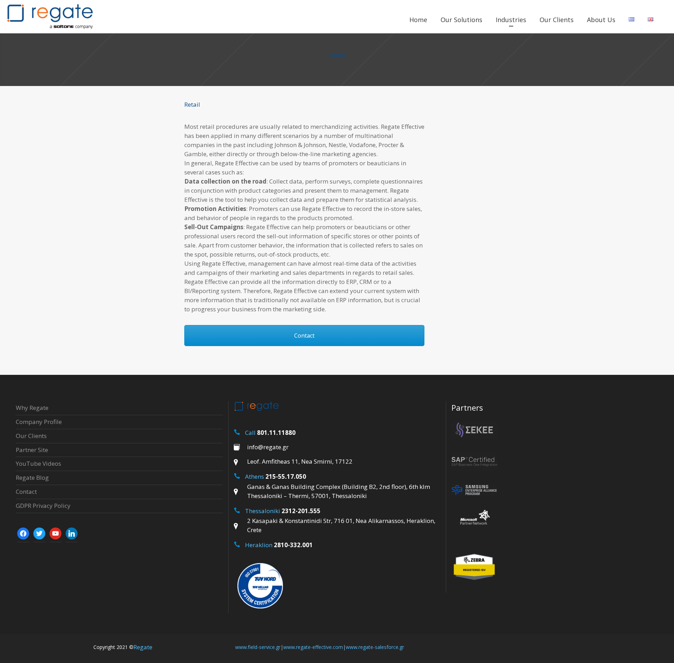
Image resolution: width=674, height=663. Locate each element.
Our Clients (31, 436)
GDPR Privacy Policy (43, 506)
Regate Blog (32, 477)
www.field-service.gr (257, 647)
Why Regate (32, 408)
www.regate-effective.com (313, 647)
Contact (304, 335)
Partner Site (32, 450)
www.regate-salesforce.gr (375, 647)
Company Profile (39, 422)
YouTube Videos (38, 463)
